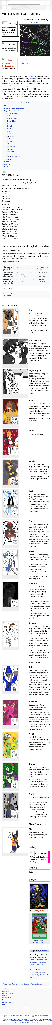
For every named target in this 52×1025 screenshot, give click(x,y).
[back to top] (26, 1009)
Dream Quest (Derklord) (37, 972)
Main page (5, 991)
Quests (14, 984)
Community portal (7, 993)
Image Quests (24, 984)
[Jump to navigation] (4, 3)
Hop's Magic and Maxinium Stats (8, 63)
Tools (48, 8)
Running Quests (36, 984)
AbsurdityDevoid (38, 911)
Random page (6, 1002)
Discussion (26, 63)
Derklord (36, 22)
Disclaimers (34, 1022)
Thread (24, 59)
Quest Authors (6, 997)
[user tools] (48, 3)
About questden (24, 1022)
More (14, 8)
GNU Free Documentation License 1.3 (18, 1020)
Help (3, 1004)
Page (4, 8)
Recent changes (7, 1000)
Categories (6, 984)
